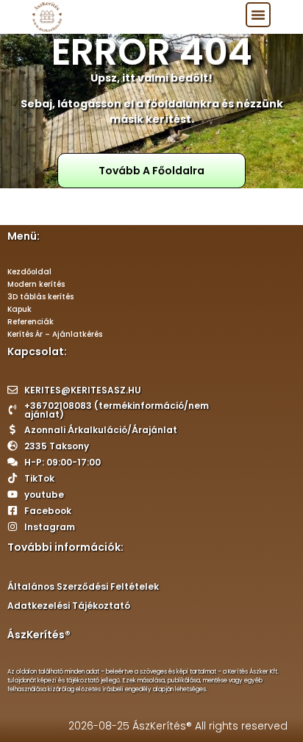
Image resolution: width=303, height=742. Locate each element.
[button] (258, 14)
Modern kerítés (36, 284)
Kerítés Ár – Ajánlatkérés (54, 334)
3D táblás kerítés (40, 296)
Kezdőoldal (29, 271)
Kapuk (19, 309)
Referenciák (30, 321)
